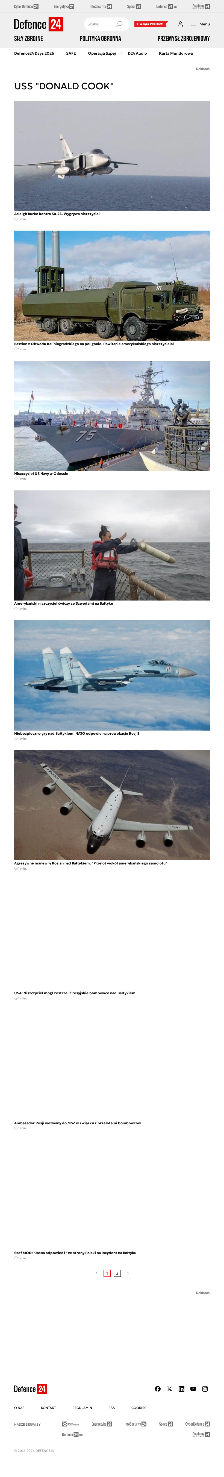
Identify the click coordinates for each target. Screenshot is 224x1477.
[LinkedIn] (181, 1389)
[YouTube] (193, 1389)
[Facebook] (158, 1389)
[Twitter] (170, 1389)
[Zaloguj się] (180, 24)
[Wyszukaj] (119, 24)
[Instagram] (205, 1389)
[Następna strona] (128, 1273)
